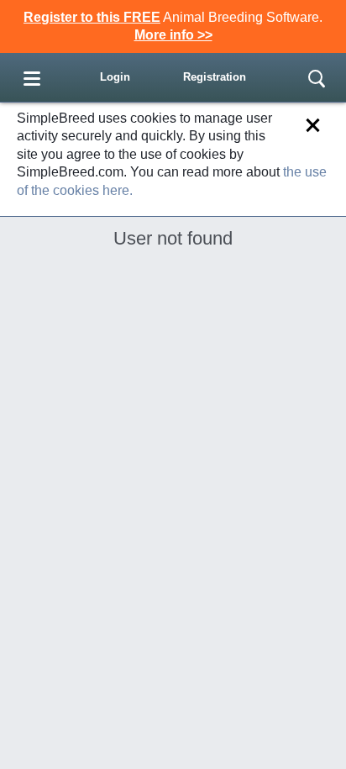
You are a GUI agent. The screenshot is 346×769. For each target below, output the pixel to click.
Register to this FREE (92, 17)
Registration (214, 77)
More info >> (173, 35)
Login (115, 77)
